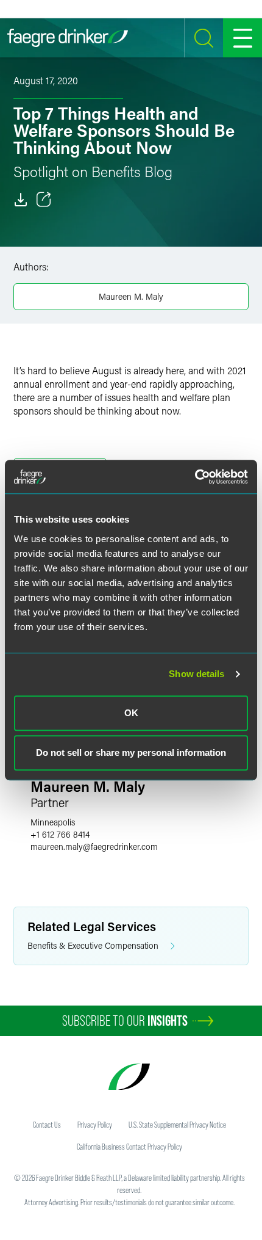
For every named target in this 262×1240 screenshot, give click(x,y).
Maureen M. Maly (131, 296)
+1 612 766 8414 (60, 834)
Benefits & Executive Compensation (92, 945)
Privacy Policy (94, 1124)
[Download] (20, 199)
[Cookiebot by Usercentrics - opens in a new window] (194, 477)
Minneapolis (52, 822)
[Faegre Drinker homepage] (67, 38)
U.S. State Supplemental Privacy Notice (177, 1124)
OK (131, 713)
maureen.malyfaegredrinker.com (94, 846)
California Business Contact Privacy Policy (129, 1146)
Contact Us (47, 1124)
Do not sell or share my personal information (131, 752)
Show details (196, 674)
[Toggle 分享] (43, 199)
